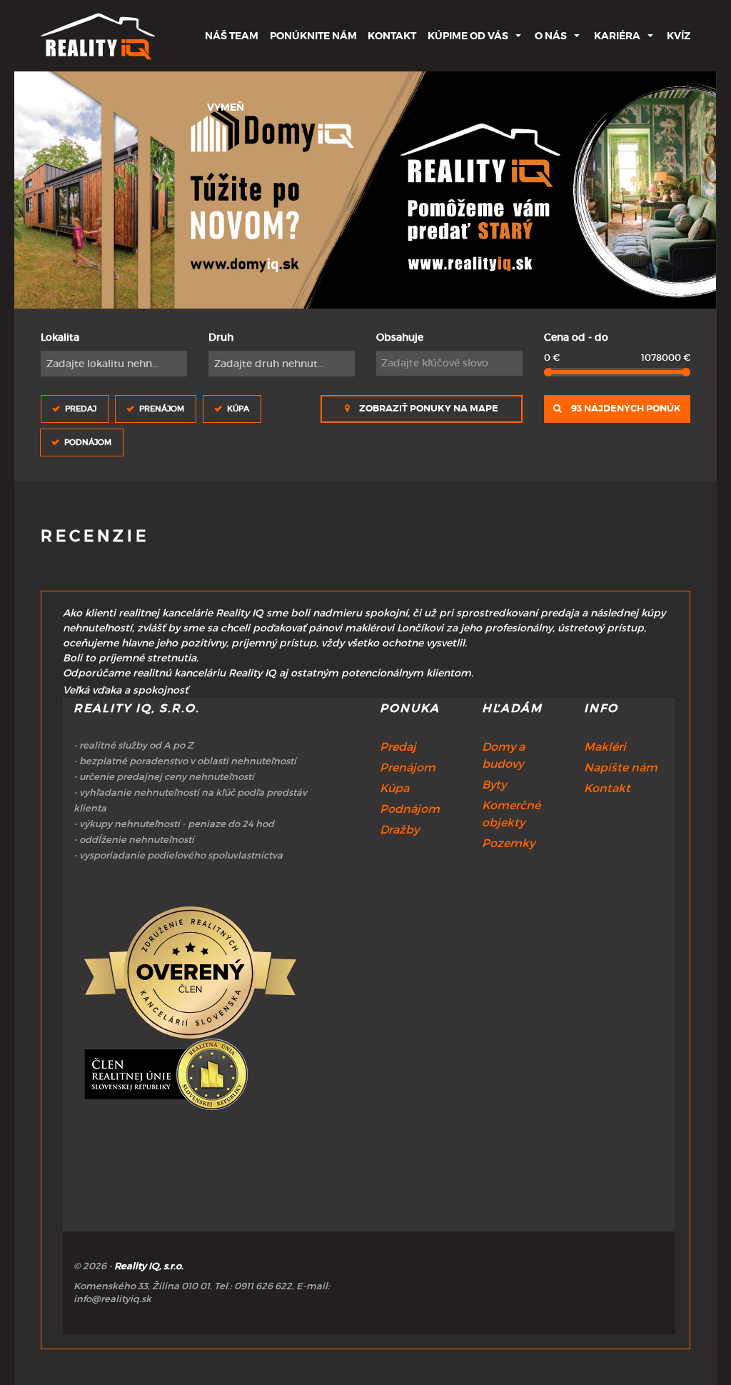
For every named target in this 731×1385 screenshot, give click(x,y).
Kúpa (238, 409)
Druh (220, 337)
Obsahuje (399, 337)
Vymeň (225, 107)
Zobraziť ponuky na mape (427, 408)
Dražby (399, 829)
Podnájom (87, 442)
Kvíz (678, 35)
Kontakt (392, 35)
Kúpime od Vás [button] (468, 35)
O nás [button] (551, 35)
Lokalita (60, 337)
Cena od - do (576, 337)
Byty (494, 784)
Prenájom (161, 409)
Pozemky (508, 843)
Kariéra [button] (617, 35)
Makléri (605, 746)
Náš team (231, 35)
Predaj (80, 409)
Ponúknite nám (313, 35)
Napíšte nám (620, 767)
